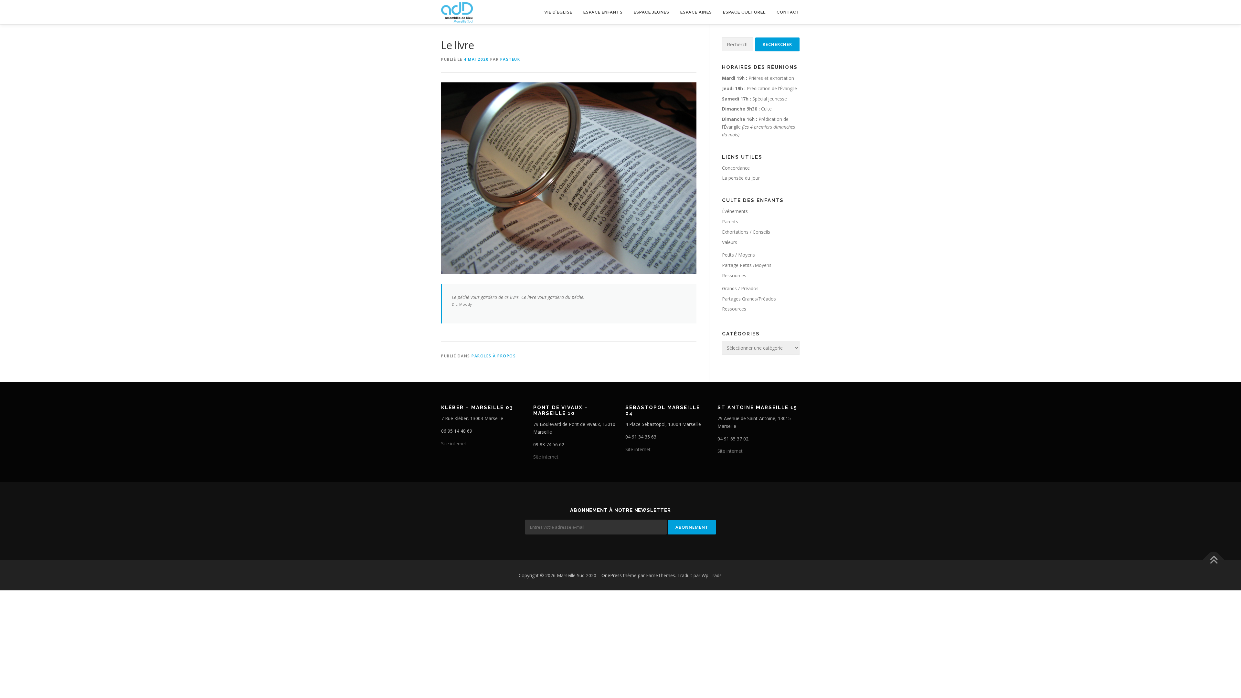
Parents (730, 221)
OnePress (611, 575)
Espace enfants (603, 12)
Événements (735, 211)
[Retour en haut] (1213, 560)
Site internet (453, 443)
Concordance (736, 168)
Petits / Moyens (738, 255)
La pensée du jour (741, 178)
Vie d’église (558, 12)
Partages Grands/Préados (749, 299)
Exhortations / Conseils (746, 232)
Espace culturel (744, 12)
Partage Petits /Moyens (746, 265)
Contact (788, 12)
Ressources (734, 275)
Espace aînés (696, 12)
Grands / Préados (740, 288)
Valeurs (729, 242)
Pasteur (510, 59)
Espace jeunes (651, 12)
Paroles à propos (494, 356)
